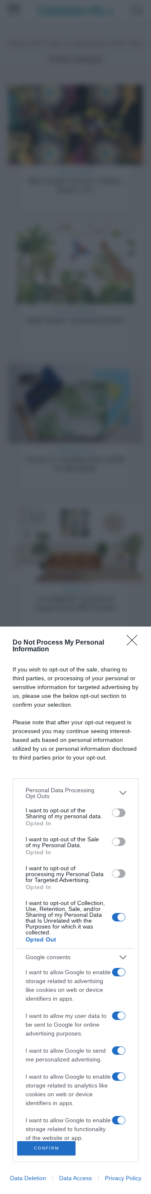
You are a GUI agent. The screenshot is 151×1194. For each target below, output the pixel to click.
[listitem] (75, 793)
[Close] (135, 643)
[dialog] (75, 910)
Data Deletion (28, 1178)
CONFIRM (46, 1148)
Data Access (75, 1178)
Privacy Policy (123, 1178)
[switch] (118, 813)
